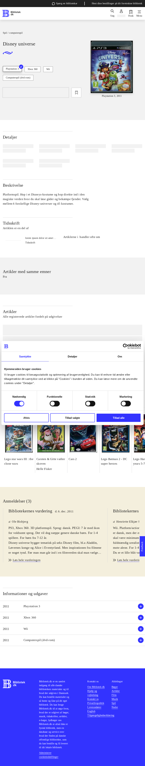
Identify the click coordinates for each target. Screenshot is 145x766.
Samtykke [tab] (25, 356)
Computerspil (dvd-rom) (18, 77)
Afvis (26, 417)
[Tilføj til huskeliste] (76, 92)
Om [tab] (120, 356)
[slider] (112, 69)
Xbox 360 (32, 69)
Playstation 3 (12, 69)
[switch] (55, 403)
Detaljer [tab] (72, 356)
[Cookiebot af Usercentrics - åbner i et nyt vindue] (125, 346)
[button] (72, 606)
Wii (48, 69)
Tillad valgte (72, 417)
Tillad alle (118, 417)
